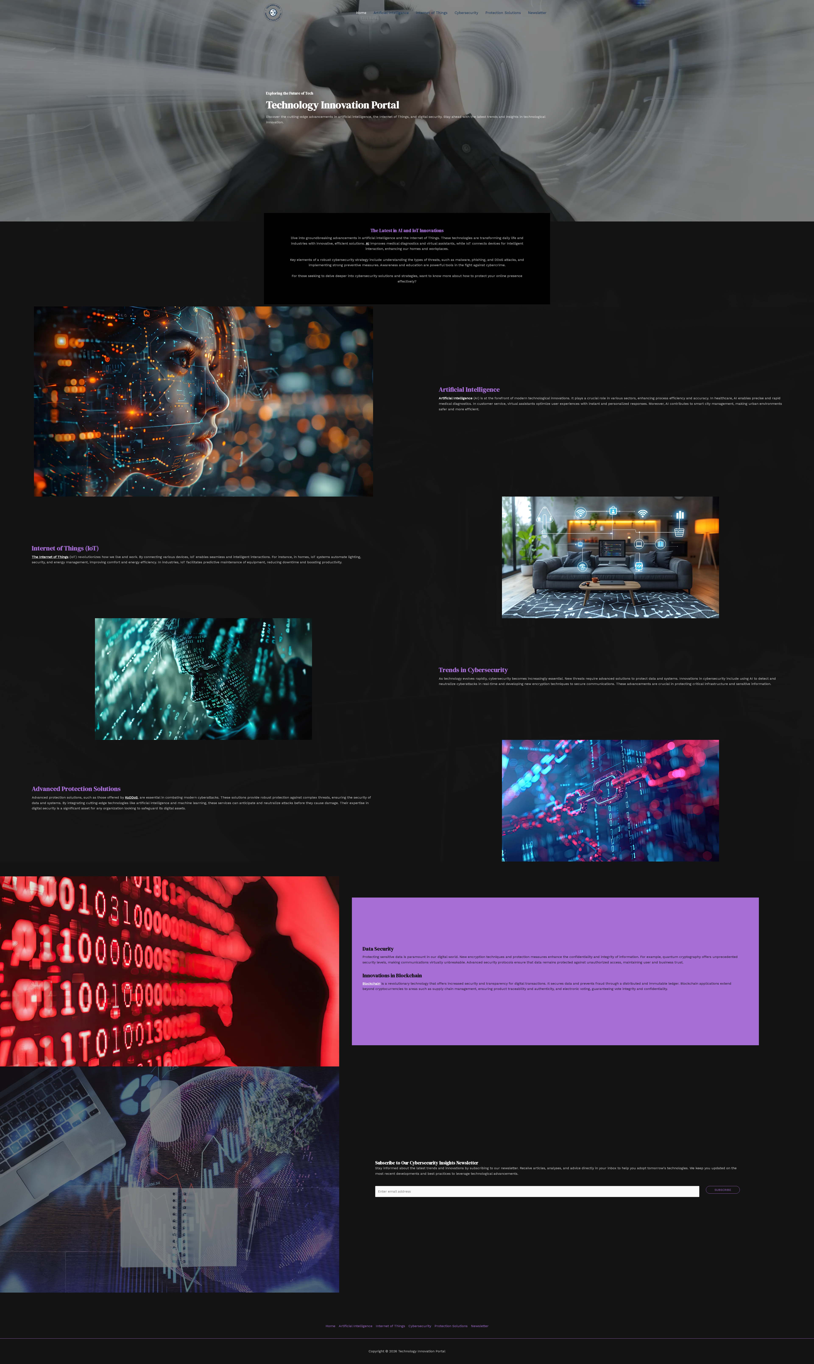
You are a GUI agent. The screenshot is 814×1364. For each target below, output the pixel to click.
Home (361, 13)
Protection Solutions (503, 13)
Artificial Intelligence (391, 13)
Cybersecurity (466, 13)
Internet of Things (431, 13)
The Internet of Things (50, 557)
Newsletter (537, 13)
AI (367, 243)
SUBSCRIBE (723, 1189)
